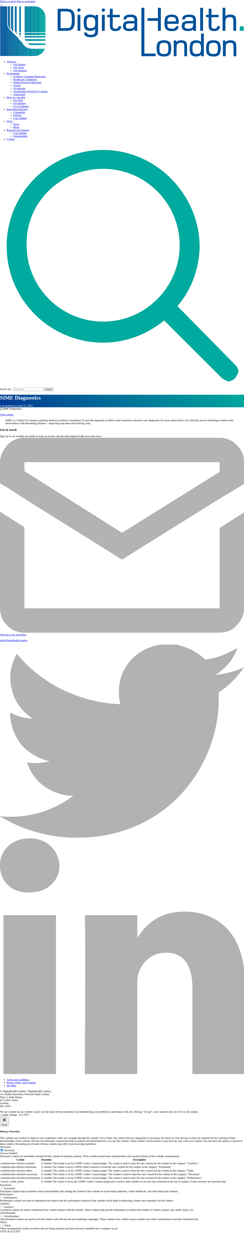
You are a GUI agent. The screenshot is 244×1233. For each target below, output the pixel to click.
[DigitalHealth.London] (122, 56)
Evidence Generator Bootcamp (29, 76)
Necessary (9, 1150)
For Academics (21, 106)
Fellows (17, 115)
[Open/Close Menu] (1, 5)
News (10, 121)
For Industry (19, 103)
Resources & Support (18, 130)
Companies (19, 112)
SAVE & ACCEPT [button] (10, 1231)
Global (16, 85)
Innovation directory (17, 109)
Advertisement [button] (7, 1212)
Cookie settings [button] (9, 1114)
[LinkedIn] (122, 1074)
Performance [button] (6, 1194)
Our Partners (20, 70)
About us (11, 61)
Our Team (18, 67)
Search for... (6, 389)
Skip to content (8, 1)
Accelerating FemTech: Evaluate (30, 91)
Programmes (13, 73)
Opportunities (20, 136)
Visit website (6, 414)
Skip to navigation (26, 1)
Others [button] (3, 1222)
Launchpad (19, 94)
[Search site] (122, 386)
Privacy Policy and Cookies (21, 1082)
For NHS (18, 100)
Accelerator (19, 88)
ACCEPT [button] (24, 1114)
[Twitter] (122, 836)
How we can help (16, 97)
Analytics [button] (5, 1203)
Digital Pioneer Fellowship (27, 82)
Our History (19, 64)
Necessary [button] (5, 1147)
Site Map (11, 1085)
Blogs (16, 127)
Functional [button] (5, 1185)
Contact (11, 139)
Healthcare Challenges (25, 79)
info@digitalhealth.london (13, 640)
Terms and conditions (18, 1079)
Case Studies (20, 118)
